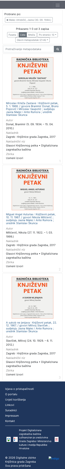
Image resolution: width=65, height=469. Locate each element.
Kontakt (10, 421)
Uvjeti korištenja (15, 399)
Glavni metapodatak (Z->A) (31, 39)
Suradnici (11, 410)
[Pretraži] (58, 49)
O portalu (11, 394)
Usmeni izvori (14, 158)
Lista (22, 34)
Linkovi (9, 405)
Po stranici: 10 (46, 34)
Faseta (12, 34)
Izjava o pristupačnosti (19, 388)
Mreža (31, 34)
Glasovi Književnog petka (22, 145)
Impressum (12, 415)
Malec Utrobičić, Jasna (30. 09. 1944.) (29, 19)
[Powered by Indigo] (54, 458)
